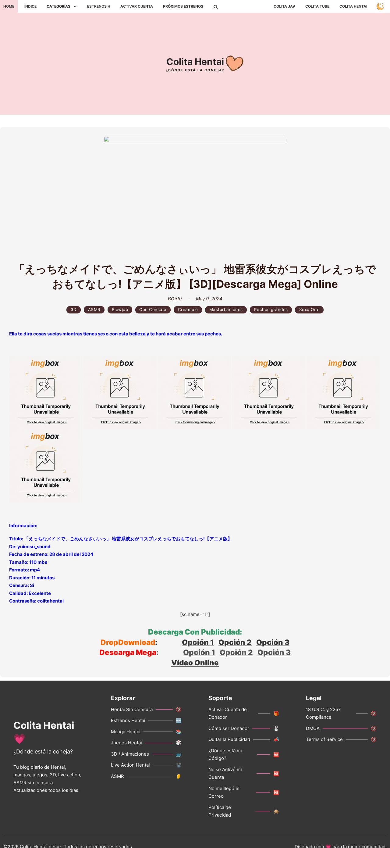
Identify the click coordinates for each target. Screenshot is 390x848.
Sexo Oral (309, 309)
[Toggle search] (216, 6)
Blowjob (120, 309)
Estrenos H (98, 6)
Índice (30, 6)
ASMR (94, 309)
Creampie (188, 309)
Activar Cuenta (136, 6)
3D (74, 309)
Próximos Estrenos (183, 6)
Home (8, 6)
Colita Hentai (353, 6)
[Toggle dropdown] (75, 6)
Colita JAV (284, 6)
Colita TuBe (317, 6)
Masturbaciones (226, 309)
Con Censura (153, 309)
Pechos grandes (271, 309)
